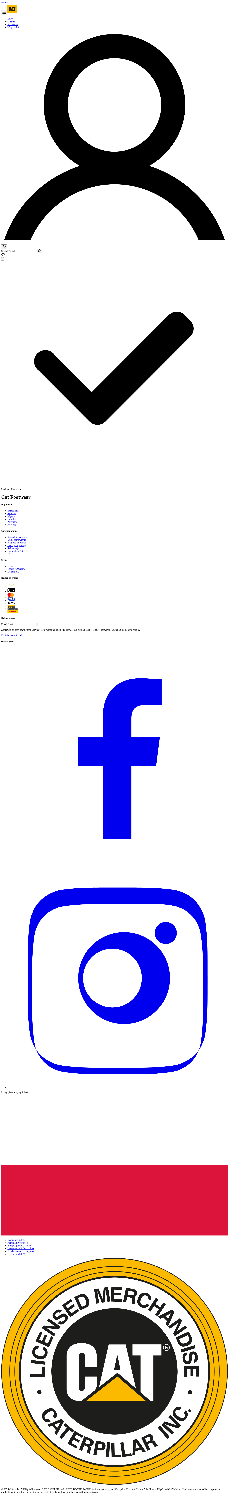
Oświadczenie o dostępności (21, 1251)
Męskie (11, 516)
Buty (10, 18)
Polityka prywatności (11, 635)
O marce (11, 566)
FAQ (9, 554)
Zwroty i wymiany (16, 545)
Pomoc (4, 2)
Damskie (11, 519)
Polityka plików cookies (19, 1245)
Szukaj (4, 251)
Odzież (11, 21)
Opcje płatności (15, 551)
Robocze (11, 513)
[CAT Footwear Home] (12, 13)
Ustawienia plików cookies (20, 1248)
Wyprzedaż (13, 27)
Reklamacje (13, 548)
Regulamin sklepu (16, 1240)
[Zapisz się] (37, 624)
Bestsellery (12, 510)
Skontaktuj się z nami (18, 537)
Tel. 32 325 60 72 (16, 1254)
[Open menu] (4, 12)
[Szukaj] (4, 246)
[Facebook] (117, 866)
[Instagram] (117, 1087)
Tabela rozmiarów (16, 569)
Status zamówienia (16, 539)
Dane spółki (13, 571)
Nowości (11, 524)
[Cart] (2, 259)
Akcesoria (12, 24)
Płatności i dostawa (16, 542)
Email (4, 624)
